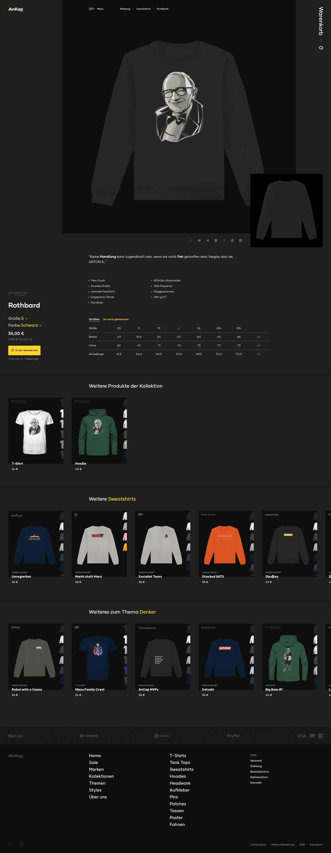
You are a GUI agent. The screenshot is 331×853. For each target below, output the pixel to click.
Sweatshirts (144, 9)
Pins (174, 797)
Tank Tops (180, 763)
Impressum (316, 845)
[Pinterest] (232, 240)
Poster (176, 818)
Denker (148, 612)
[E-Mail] (199, 240)
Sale (93, 763)
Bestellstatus (259, 771)
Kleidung (125, 9)
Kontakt (256, 782)
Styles (95, 790)
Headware (180, 783)
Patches (178, 804)
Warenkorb (320, 28)
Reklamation (259, 777)
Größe (14, 319)
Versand (256, 760)
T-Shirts (178, 756)
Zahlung (256, 766)
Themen (97, 783)
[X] (224, 240)
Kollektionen (101, 776)
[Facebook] (240, 240)
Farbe (14, 325)
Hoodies (178, 776)
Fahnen (177, 825)
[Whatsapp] (215, 240)
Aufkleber (179, 790)
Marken (96, 770)
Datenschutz (258, 845)
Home (95, 756)
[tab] (179, 341)
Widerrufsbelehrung (282, 845)
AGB (302, 845)
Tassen (177, 811)
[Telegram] (207, 240)
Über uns (98, 797)
